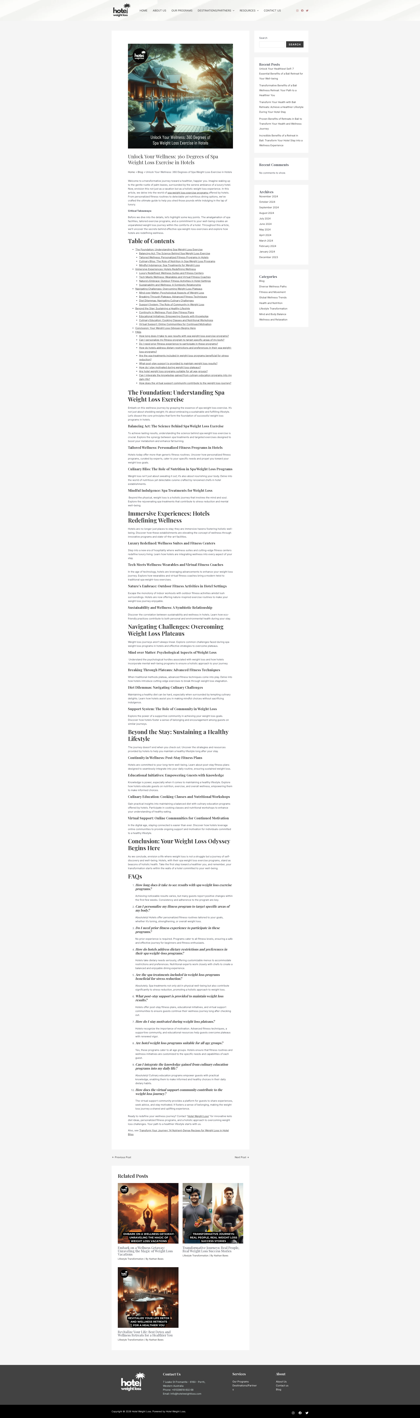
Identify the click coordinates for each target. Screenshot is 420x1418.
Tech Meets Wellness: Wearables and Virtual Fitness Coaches (175, 277)
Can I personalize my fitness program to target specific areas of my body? (181, 339)
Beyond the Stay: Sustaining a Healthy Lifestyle (162, 308)
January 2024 (267, 251)
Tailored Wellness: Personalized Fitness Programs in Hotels (174, 257)
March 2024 (266, 240)
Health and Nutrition (271, 303)
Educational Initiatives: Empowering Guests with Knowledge (174, 316)
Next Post (242, 1157)
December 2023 (268, 257)
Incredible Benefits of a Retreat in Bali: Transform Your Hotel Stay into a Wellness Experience (281, 140)
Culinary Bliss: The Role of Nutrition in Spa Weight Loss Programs (177, 261)
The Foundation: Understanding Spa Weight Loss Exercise (169, 249)
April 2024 (265, 235)
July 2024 (265, 218)
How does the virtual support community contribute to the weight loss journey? (185, 383)
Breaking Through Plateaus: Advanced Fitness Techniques (173, 296)
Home (143, 10)
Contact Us (272, 10)
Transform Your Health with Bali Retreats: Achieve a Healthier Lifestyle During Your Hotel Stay (281, 107)
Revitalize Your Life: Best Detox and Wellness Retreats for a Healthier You (145, 1333)
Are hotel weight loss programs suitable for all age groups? (173, 371)
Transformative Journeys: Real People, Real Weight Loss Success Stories (211, 1249)
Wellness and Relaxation (273, 319)
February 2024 (267, 246)
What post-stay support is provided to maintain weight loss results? (178, 363)
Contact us (282, 1385)
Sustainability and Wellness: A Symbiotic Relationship (170, 284)
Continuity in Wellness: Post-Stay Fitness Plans (166, 312)
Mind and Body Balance (272, 314)
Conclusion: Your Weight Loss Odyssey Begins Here (165, 328)
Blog (261, 280)
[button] (232, 10)
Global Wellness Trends (273, 297)
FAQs (138, 332)
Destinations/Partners (214, 10)
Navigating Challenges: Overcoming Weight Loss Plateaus (168, 288)
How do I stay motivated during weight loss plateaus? (170, 367)
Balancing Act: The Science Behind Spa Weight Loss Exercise (174, 253)
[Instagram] (297, 10)
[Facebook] (302, 10)
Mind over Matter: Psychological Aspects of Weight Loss (171, 292)
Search (263, 37)
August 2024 (266, 213)
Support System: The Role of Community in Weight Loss (171, 304)
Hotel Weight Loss (198, 1116)
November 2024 (268, 196)
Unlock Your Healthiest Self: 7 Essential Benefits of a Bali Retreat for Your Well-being (281, 73)
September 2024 (269, 207)
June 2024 (265, 223)
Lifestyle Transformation (131, 1258)
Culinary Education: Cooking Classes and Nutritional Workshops (176, 320)
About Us (159, 10)
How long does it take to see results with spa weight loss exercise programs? (184, 335)
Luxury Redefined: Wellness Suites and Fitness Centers (171, 273)
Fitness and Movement (272, 292)
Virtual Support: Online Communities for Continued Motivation (175, 324)
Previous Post (121, 1157)
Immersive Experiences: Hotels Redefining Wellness (165, 269)
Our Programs (181, 10)
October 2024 (267, 201)
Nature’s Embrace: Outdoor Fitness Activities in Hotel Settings (175, 280)
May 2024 (265, 229)
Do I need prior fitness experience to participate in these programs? (178, 343)
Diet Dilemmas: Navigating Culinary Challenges (166, 300)
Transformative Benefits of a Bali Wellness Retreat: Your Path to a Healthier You (278, 90)
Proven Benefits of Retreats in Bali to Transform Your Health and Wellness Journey (280, 123)
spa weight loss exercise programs (188, 192)
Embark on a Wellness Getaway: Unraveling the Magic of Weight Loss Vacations (145, 1250)
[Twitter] (307, 10)
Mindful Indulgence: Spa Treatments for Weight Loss (169, 265)
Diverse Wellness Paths (273, 286)
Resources (247, 10)
